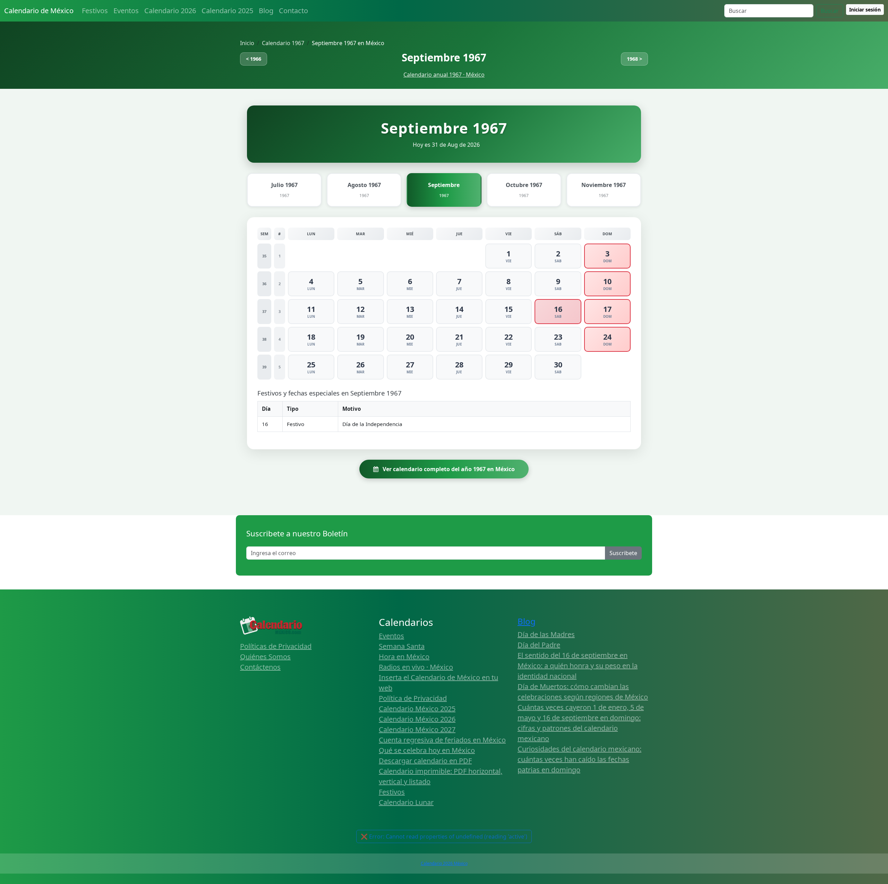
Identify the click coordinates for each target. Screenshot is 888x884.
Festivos (95, 10)
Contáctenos (260, 667)
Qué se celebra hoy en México (427, 750)
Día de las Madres (546, 634)
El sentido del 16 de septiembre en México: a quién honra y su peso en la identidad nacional (578, 666)
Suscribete (623, 553)
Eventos (126, 10)
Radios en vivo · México (416, 667)
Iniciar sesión (865, 9)
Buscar (830, 11)
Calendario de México (39, 10)
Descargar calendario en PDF (425, 760)
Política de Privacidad (413, 698)
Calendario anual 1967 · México (444, 74)
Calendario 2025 (227, 10)
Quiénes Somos (265, 656)
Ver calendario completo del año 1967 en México (448, 469)
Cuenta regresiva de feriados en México (442, 740)
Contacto (293, 10)
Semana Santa (402, 646)
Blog (266, 10)
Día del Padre (539, 644)
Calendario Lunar (406, 802)
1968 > (634, 59)
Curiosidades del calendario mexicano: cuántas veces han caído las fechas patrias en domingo (579, 759)
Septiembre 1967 (444, 57)
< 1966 (253, 59)
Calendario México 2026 (417, 719)
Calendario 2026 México (444, 863)
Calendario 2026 (170, 10)
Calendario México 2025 (417, 708)
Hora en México (404, 656)
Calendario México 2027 (417, 729)
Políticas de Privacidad (275, 646)
